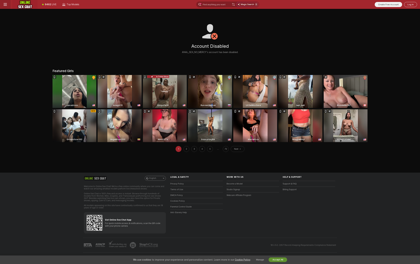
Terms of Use (176, 189)
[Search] (233, 4)
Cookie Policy (242, 259)
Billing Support (290, 189)
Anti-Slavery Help (178, 212)
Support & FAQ (290, 184)
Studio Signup (233, 189)
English (152, 178)
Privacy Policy (177, 184)
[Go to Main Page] (24, 4)
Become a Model (235, 184)
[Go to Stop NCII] (149, 245)
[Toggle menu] (5, 4)
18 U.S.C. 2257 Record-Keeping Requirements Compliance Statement (303, 245)
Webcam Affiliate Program (239, 195)
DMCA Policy (176, 195)
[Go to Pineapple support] (133, 245)
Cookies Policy (177, 201)
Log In (411, 4)
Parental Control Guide (181, 207)
